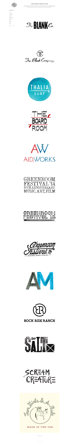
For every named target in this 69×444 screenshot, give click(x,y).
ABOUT (10, 23)
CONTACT (10, 21)
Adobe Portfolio (41, 441)
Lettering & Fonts (11, 10)
